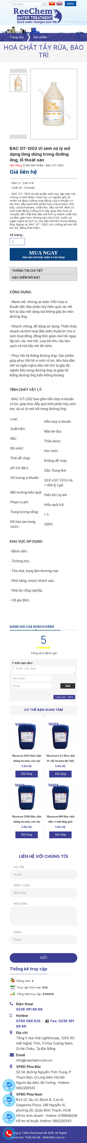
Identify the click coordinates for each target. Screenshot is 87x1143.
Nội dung (20, 903)
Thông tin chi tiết (27, 270)
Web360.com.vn (53, 1137)
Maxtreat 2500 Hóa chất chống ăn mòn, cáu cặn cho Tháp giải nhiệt (26, 821)
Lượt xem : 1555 (64, 697)
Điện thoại (22, 885)
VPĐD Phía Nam (29, 1094)
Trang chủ (17, 37)
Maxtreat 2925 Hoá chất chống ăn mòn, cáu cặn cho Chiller (26, 760)
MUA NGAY (43, 254)
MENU (70, 3)
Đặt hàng (26, 773)
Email (18, 932)
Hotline (22, 1015)
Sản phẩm (40, 37)
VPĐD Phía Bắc (28, 1067)
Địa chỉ (21, 1033)
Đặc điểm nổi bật (26, 277)
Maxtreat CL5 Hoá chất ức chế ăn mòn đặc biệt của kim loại (60, 760)
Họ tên (19, 867)
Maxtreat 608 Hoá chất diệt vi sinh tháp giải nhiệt (60, 821)
